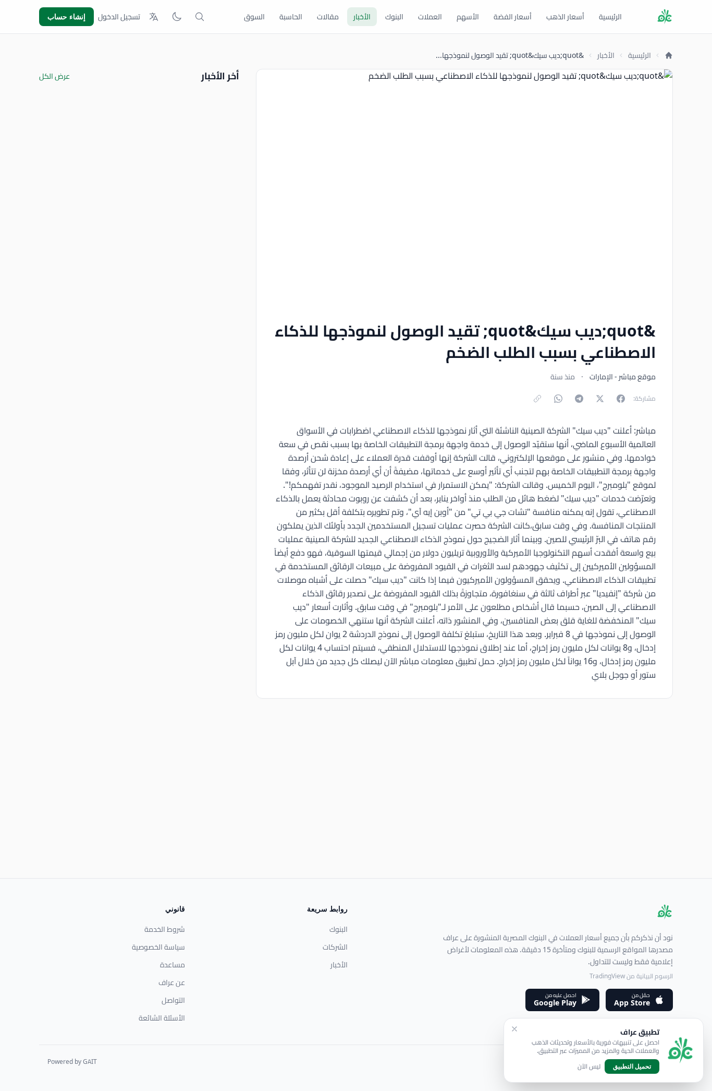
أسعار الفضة (513, 16)
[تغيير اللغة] (153, 16)
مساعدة (172, 965)
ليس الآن (589, 1066)
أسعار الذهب (565, 16)
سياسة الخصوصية (158, 947)
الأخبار (362, 16)
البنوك (394, 16)
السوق (254, 16)
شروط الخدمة (164, 929)
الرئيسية (610, 16)
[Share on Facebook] (620, 398)
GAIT (90, 1062)
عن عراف (171, 982)
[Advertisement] (360, 805)
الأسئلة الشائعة (162, 1018)
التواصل (173, 1000)
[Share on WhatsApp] (558, 398)
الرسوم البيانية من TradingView (631, 976)
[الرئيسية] (669, 55)
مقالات (328, 16)
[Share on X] (600, 398)
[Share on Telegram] (579, 398)
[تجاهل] (514, 1029)
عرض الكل (54, 76)
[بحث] (199, 16)
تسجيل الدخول (119, 16)
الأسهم (468, 16)
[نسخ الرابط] (537, 398)
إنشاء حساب (66, 16)
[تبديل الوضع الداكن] (176, 16)
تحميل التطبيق (632, 1066)
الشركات (335, 947)
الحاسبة (290, 16)
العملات (430, 16)
